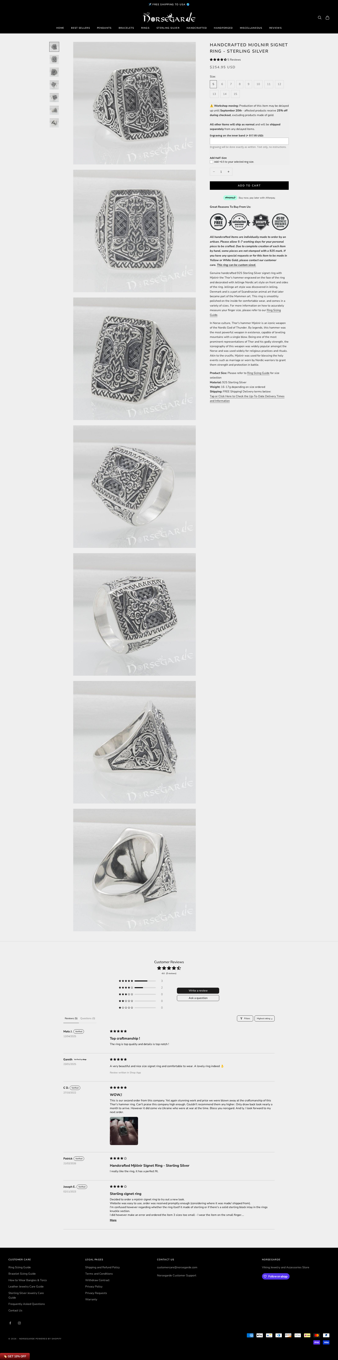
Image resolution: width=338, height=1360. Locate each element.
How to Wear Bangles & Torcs (27, 1280)
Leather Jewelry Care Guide (26, 1287)
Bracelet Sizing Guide (22, 1274)
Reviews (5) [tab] (71, 1018)
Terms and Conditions (99, 1274)
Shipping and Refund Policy (102, 1267)
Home (60, 28)
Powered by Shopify (48, 1338)
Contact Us (15, 1310)
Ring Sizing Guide (258, 373)
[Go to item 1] (54, 47)
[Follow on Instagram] (19, 1323)
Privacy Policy (93, 1287)
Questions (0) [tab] (87, 1018)
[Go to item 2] (54, 59)
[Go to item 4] (54, 85)
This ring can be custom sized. (236, 265)
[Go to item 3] (54, 72)
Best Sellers (80, 28)
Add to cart (249, 185)
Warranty (91, 1299)
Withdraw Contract (97, 1280)
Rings (145, 28)
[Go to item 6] (54, 110)
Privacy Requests (96, 1293)
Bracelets (126, 28)
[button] (218, 59)
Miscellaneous (251, 28)
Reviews (275, 28)
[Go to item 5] (54, 97)
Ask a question (198, 998)
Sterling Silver (168, 28)
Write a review (198, 991)
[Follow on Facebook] (10, 1323)
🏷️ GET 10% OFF (15, 1356)
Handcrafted (197, 28)
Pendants (104, 28)
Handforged (223, 28)
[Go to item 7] (54, 123)
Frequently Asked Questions (26, 1304)
